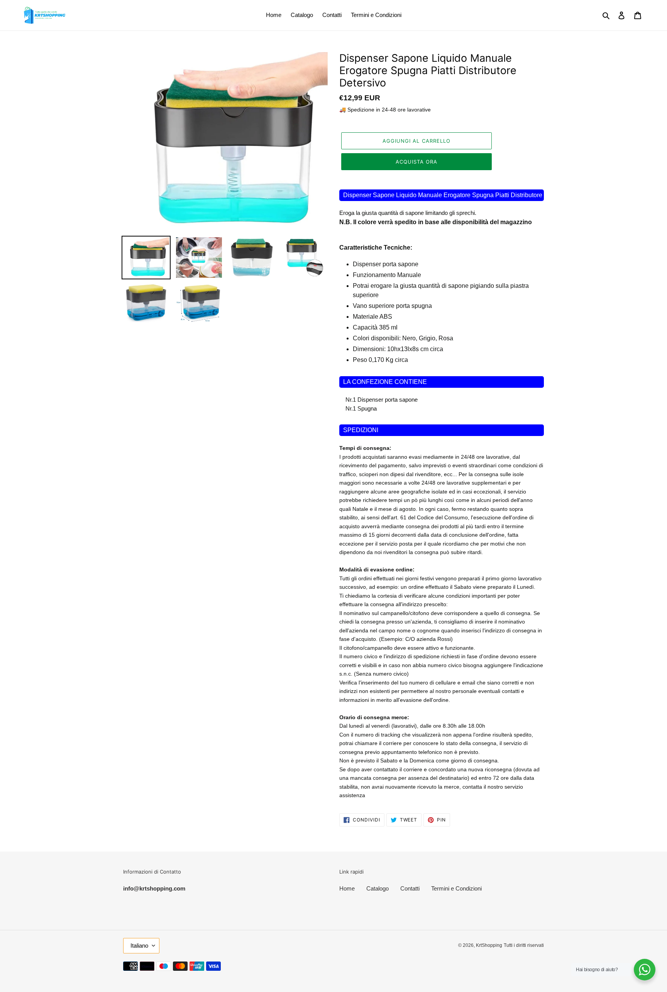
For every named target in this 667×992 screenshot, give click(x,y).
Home (347, 888)
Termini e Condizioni (456, 888)
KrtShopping (489, 945)
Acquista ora (416, 162)
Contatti (410, 888)
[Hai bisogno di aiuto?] (644, 969)
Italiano (139, 945)
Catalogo (377, 888)
